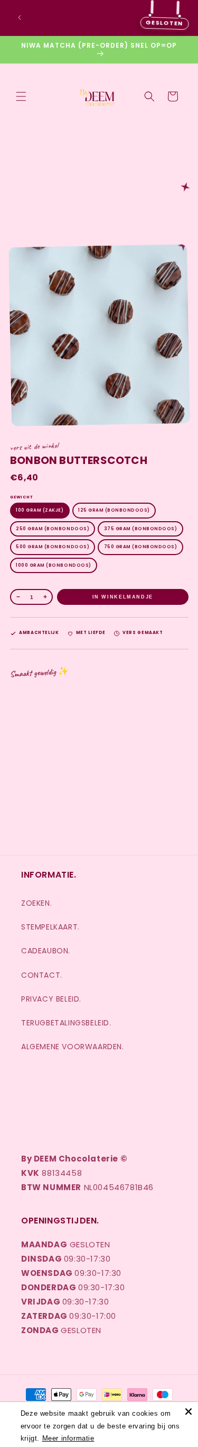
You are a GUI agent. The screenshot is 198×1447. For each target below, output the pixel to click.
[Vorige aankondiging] (19, 17)
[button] (21, 96)
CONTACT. (41, 975)
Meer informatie (68, 1438)
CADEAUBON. (45, 950)
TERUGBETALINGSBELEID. (66, 1022)
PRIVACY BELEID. (51, 999)
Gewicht (21, 497)
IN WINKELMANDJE (122, 597)
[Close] (188, 1411)
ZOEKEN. (36, 903)
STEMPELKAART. (50, 927)
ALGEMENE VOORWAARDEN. (72, 1046)
